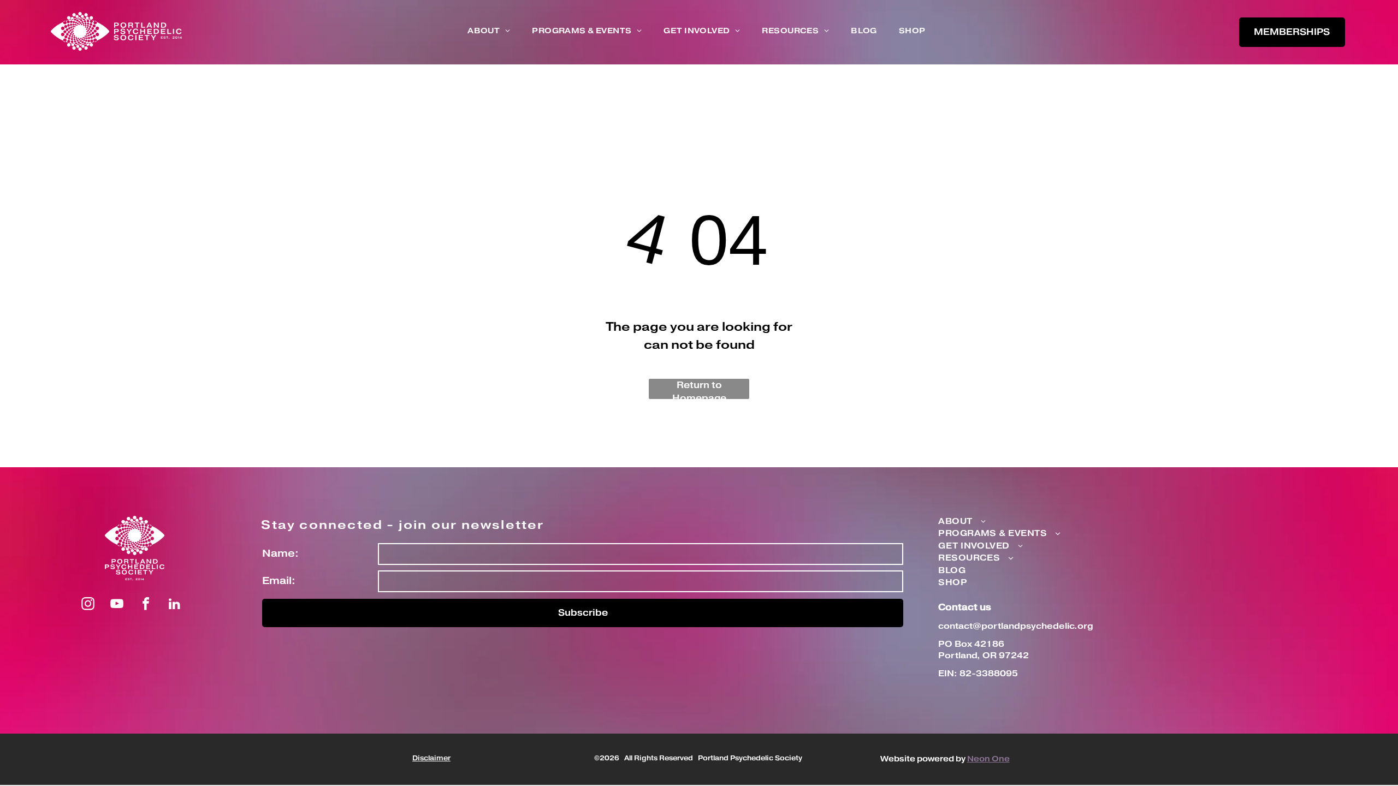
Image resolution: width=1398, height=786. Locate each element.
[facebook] (146, 605)
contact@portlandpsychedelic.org (1015, 626)
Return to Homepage (699, 389)
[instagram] (88, 605)
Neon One (988, 759)
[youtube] (117, 605)
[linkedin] (175, 605)
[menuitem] (489, 31)
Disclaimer (431, 758)
